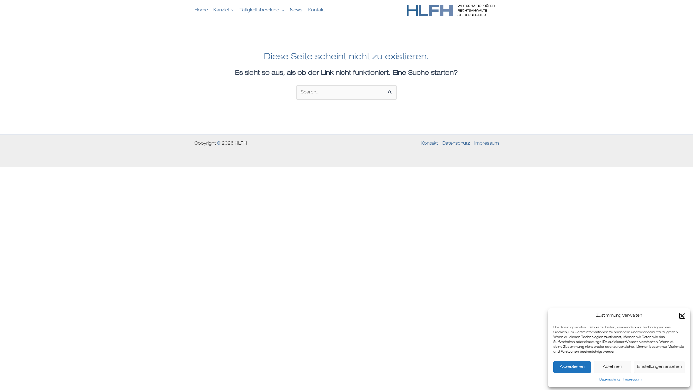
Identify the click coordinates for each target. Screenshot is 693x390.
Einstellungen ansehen (659, 367)
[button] (682, 315)
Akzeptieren (572, 367)
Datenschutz (609, 379)
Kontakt (429, 143)
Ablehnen (612, 367)
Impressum (632, 379)
